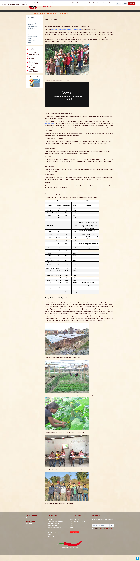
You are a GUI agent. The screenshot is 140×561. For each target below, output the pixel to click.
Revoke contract (74, 532)
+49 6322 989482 (30, 521)
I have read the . (103, 528)
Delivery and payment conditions (33, 23)
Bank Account (31, 40)
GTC (29, 34)
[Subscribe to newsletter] (111, 525)
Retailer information (32, 26)
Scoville (71, 527)
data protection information (106, 528)
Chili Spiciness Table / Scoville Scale (78, 521)
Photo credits (73, 529)
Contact (30, 21)
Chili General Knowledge (75, 520)
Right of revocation (32, 36)
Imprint (30, 38)
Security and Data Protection (32, 29)
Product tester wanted (53, 523)
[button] (137, 558)
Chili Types (72, 525)
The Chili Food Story (74, 518)
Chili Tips (72, 523)
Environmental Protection (34, 32)
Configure (131, 3)
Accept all (125, 3)
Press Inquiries (51, 518)
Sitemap (30, 42)
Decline (118, 3)
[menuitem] (28, 11)
